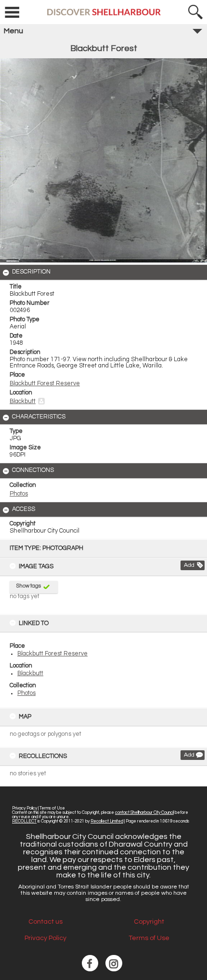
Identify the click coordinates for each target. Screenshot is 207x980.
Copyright (149, 921)
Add (189, 565)
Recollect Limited (107, 821)
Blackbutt (30, 673)
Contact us (45, 921)
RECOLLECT (24, 821)
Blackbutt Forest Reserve (52, 654)
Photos (26, 693)
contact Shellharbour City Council (144, 812)
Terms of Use (52, 808)
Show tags (28, 585)
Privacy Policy (24, 808)
